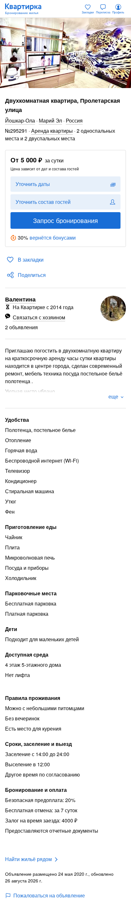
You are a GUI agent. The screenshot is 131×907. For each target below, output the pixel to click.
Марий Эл (50, 120)
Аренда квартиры (52, 130)
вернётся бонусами (53, 237)
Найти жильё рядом (28, 859)
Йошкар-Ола (20, 120)
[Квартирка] (26, 9)
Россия (74, 120)
